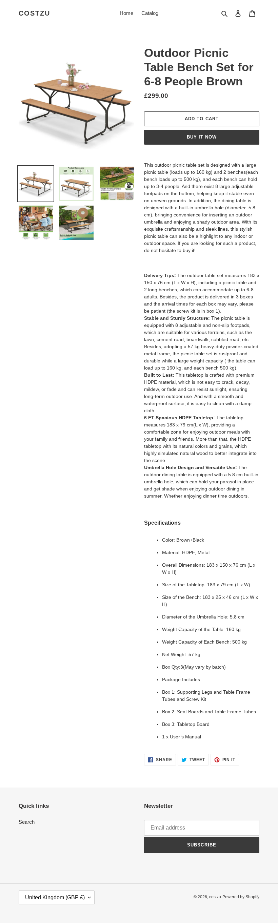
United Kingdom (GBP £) (55, 897)
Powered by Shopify (240, 897)
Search (27, 822)
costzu (34, 13)
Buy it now (202, 137)
